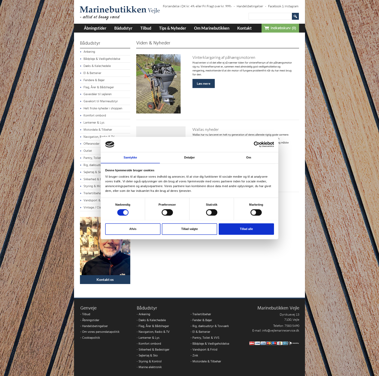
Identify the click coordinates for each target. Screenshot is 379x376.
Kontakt (244, 28)
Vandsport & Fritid (203, 349)
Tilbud (145, 28)
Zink (194, 355)
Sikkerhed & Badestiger (153, 349)
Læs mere (203, 83)
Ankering (89, 51)
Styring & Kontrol (149, 361)
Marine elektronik (149, 367)
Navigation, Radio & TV (153, 331)
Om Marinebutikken (211, 28)
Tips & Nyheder (172, 28)
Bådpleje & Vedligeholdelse (101, 58)
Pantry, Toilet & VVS (204, 337)
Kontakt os (105, 279)
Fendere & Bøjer (94, 80)
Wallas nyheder (205, 129)
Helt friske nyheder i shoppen (102, 108)
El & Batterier (92, 73)
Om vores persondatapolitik (99, 331)
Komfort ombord (94, 115)
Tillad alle (246, 229)
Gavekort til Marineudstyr (100, 101)
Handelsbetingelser (251, 6)
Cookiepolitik (90, 337)
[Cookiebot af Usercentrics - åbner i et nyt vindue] (256, 144)
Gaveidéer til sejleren (97, 94)
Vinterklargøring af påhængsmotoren (223, 57)
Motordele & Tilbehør (97, 129)
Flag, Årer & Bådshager (98, 87)
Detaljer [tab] (189, 157)
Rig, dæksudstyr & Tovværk (209, 326)
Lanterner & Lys (93, 122)
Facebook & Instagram (283, 6)
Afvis (132, 229)
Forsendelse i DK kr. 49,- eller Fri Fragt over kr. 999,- (199, 6)
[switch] (167, 212)
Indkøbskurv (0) (283, 28)
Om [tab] (248, 157)
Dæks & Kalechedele (97, 66)
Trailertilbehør (200, 314)
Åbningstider (95, 28)
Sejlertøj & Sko (147, 355)
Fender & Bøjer (201, 320)
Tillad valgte (189, 229)
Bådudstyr (123, 28)
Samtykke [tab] (130, 157)
